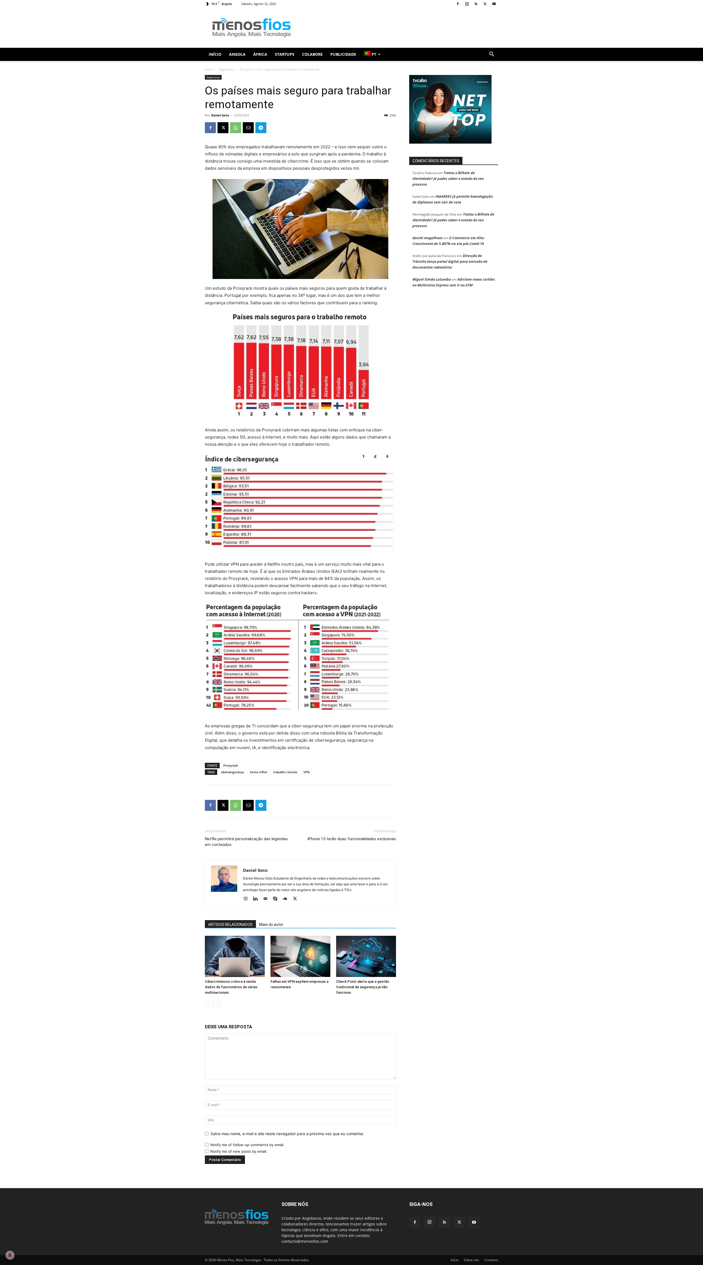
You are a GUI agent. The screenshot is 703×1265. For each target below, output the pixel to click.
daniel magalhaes (427, 237)
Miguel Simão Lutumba (431, 279)
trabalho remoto (285, 772)
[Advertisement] (398, 27)
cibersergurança (232, 772)
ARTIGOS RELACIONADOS (230, 924)
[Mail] (267, 899)
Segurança (226, 69)
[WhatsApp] (235, 127)
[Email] (248, 127)
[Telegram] (260, 127)
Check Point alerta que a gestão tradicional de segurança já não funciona (362, 987)
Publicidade (343, 54)
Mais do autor (271, 924)
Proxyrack (230, 765)
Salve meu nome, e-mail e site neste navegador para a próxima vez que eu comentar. (287, 1133)
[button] (491, 54)
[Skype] (277, 899)
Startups (284, 54)
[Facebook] (458, 4)
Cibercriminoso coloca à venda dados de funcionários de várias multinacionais (231, 987)
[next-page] (217, 1003)
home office (258, 772)
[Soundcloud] (287, 899)
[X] (485, 4)
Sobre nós (471, 1260)
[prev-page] (208, 1003)
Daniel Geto (220, 115)
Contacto (491, 1260)
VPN (306, 772)
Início (215, 54)
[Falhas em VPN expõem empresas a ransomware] (300, 956)
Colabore (312, 54)
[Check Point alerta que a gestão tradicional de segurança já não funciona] (366, 956)
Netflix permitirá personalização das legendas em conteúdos (246, 841)
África (260, 54)
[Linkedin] (257, 899)
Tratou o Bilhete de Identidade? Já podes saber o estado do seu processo (448, 178)
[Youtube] (494, 4)
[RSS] (476, 4)
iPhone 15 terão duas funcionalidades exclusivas (352, 838)
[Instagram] (467, 4)
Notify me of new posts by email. (238, 1151)
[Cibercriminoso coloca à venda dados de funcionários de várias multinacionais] (235, 956)
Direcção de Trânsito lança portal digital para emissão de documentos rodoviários (449, 261)
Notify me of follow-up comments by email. (247, 1145)
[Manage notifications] (9, 1255)
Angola (237, 54)
